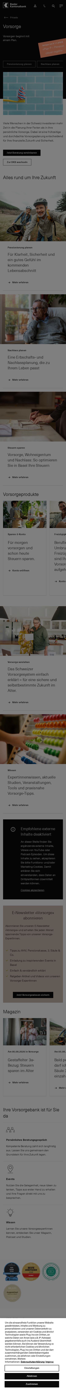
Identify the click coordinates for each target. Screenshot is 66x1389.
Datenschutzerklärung (33, 1361)
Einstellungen (31, 1367)
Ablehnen (32, 1376)
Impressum (51, 1361)
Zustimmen (32, 1384)
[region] (33, 1353)
